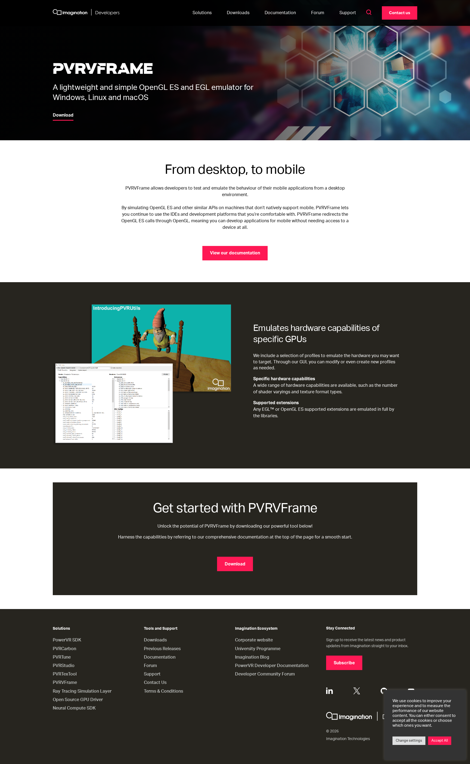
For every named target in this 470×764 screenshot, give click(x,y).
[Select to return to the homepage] (86, 13)
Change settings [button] (409, 740)
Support (347, 13)
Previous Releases (162, 649)
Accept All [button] (439, 740)
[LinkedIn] (329, 690)
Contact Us (155, 682)
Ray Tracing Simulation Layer (82, 691)
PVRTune (62, 657)
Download (63, 115)
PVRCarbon (64, 649)
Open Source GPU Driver (78, 700)
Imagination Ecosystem (256, 629)
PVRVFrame (65, 682)
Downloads (238, 13)
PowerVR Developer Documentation (271, 665)
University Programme (257, 649)
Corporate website (254, 640)
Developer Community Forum (265, 674)
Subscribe (344, 663)
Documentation (280, 13)
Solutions (202, 13)
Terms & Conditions (163, 691)
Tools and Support (160, 629)
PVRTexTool (65, 674)
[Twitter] (356, 690)
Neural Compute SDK (74, 708)
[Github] (384, 690)
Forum (317, 13)
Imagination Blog (252, 657)
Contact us (399, 13)
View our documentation (235, 253)
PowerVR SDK (67, 640)
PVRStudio (64, 665)
